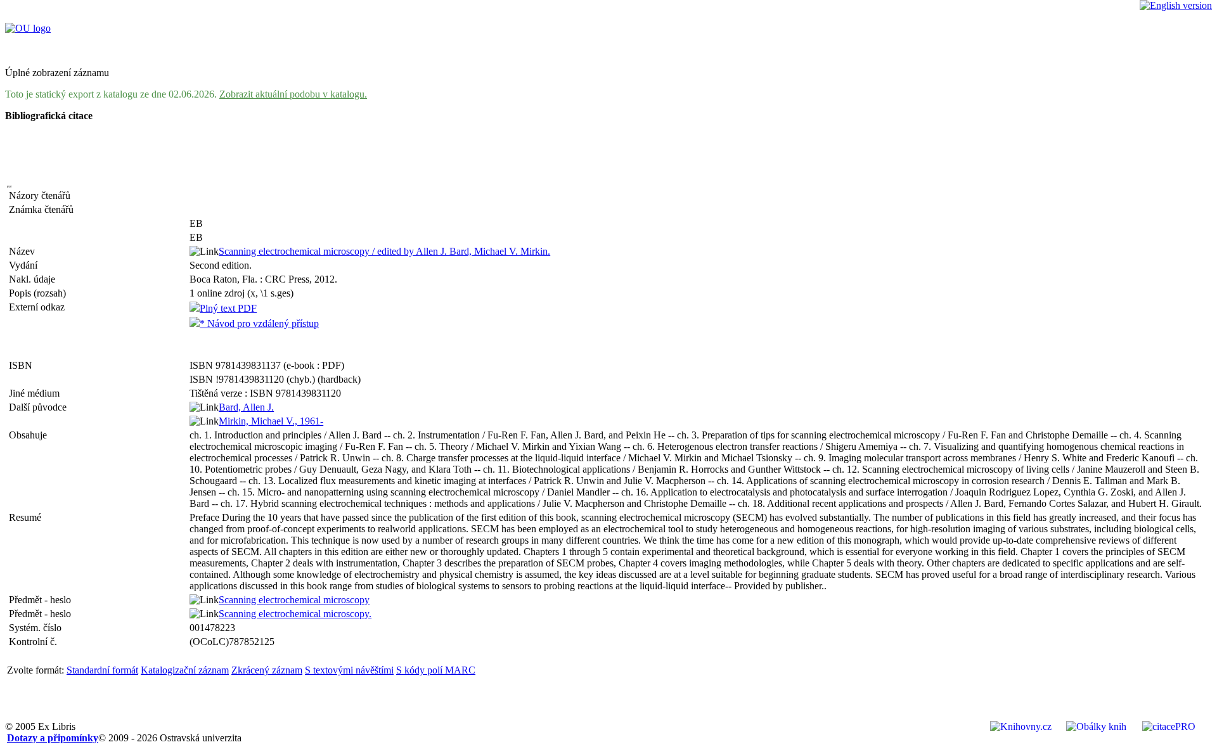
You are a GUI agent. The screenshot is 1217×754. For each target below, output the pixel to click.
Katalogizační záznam (185, 670)
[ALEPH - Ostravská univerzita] (28, 28)
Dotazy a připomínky (52, 737)
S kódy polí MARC (435, 670)
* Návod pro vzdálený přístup (259, 323)
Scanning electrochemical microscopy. (295, 613)
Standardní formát (102, 670)
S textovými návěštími (349, 670)
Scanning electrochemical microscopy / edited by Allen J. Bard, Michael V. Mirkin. (384, 251)
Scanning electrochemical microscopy (294, 599)
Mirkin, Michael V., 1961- (271, 421)
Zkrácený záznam (266, 670)
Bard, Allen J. (246, 407)
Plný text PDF (228, 308)
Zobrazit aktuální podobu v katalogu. (293, 94)
